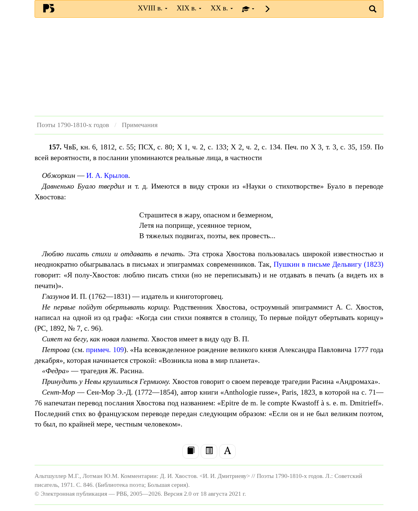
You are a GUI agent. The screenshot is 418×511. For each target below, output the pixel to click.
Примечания (140, 125)
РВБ (49, 8)
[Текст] (190, 451)
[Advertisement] (209, 67)
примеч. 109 (105, 350)
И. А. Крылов (107, 175)
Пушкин (287, 264)
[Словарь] (227, 451)
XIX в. (187, 8)
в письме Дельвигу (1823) (342, 264)
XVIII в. (151, 8)
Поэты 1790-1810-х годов (73, 125)
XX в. (220, 8)
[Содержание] (209, 451)
